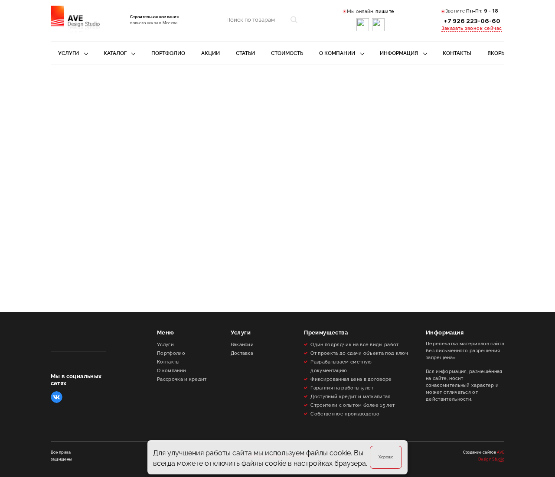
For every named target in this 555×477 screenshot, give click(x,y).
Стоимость (287, 53)
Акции (210, 53)
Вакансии (242, 344)
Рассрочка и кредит (182, 379)
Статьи (245, 53)
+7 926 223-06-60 (472, 20)
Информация (399, 53)
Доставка (242, 353)
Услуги (68, 53)
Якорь (495, 53)
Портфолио (168, 53)
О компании (337, 53)
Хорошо (386, 456)
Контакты (457, 53)
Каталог (115, 53)
